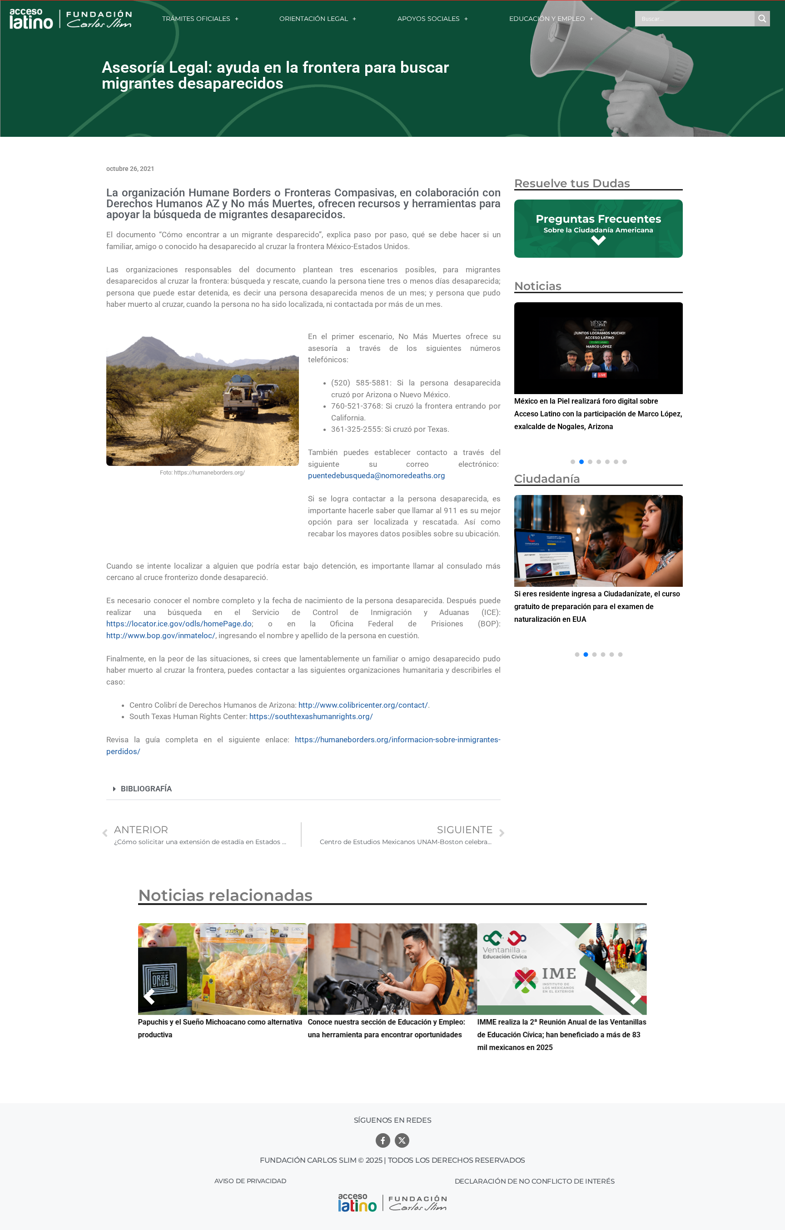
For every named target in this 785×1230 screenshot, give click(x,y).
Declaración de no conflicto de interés (535, 1181)
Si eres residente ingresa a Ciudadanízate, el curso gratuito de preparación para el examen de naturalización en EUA (597, 607)
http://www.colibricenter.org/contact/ (363, 705)
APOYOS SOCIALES (428, 19)
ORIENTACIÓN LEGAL (313, 19)
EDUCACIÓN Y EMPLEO (547, 19)
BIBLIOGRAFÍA (146, 788)
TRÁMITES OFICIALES (196, 19)
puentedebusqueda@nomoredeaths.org (376, 475)
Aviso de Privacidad (250, 1181)
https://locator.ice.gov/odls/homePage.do (179, 623)
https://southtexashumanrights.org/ (311, 716)
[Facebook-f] (383, 1140)
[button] (303, 789)
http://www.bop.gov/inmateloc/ (160, 635)
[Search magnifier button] (762, 18)
